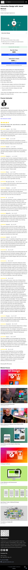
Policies (14, 568)
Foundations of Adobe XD (6, 522)
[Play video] (14, 23)
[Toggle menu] (26, 2)
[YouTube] (2, 550)
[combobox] (14, 2)
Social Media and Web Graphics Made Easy (10, 444)
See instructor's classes (6, 118)
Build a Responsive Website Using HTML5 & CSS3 (12, 424)
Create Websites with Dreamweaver (9, 482)
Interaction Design (5, 33)
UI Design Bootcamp (5, 385)
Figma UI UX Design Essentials (7, 404)
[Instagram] (7, 550)
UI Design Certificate (5, 464)
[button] (25, 567)
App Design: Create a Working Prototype (10, 502)
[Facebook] (4, 550)
